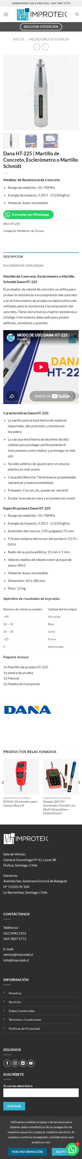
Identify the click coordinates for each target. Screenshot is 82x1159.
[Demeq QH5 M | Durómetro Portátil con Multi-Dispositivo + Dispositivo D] (61, 776)
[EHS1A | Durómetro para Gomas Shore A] (21, 776)
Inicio (18, 39)
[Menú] (6, 14)
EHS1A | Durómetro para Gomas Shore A (20, 803)
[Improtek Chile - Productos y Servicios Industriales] (42, 14)
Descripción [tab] (13, 256)
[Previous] (10, 92)
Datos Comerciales (22, 1011)
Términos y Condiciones (25, 1019)
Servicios (15, 1002)
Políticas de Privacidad (24, 1028)
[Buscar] (77, 14)
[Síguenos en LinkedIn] (23, 1063)
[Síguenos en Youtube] (31, 1063)
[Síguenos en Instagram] (15, 1063)
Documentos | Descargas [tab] (23, 265)
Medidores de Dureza (49, 39)
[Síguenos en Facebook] (7, 1063)
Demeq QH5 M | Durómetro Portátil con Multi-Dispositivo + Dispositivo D (59, 807)
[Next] (72, 92)
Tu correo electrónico (18, 1086)
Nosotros (15, 993)
